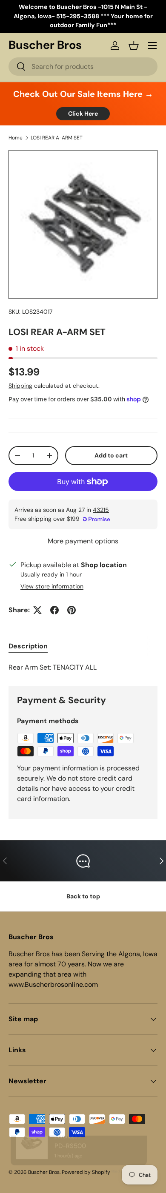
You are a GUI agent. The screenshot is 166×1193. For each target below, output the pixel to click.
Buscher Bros (44, 1172)
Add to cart (111, 455)
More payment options (83, 541)
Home (16, 137)
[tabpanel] (83, 667)
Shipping (20, 385)
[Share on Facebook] (54, 610)
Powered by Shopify (86, 1172)
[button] (133, 45)
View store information (51, 586)
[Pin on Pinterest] (71, 610)
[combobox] (83, 66)
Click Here (83, 113)
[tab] (28, 646)
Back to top (83, 896)
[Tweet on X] (37, 610)
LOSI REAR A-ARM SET (57, 137)
